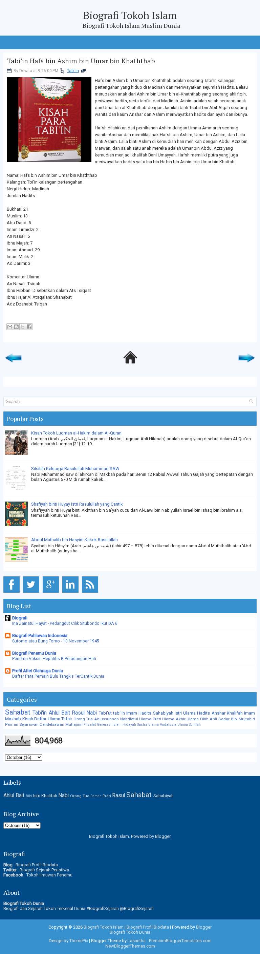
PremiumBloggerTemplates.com (180, 940)
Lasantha (137, 940)
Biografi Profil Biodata (37, 864)
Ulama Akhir (174, 719)
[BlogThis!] (16, 326)
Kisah (27, 718)
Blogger (162, 836)
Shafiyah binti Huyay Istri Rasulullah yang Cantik (77, 504)
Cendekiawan (52, 724)
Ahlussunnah (106, 719)
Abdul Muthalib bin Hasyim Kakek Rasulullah (74, 539)
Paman (11, 724)
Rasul (78, 713)
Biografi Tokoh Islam (130, 15)
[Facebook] (12, 593)
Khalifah (235, 713)
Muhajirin (74, 724)
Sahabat (17, 712)
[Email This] (9, 326)
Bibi (234, 719)
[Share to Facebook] (29, 326)
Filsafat (90, 724)
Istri (178, 713)
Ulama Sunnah (189, 724)
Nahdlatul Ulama (136, 719)
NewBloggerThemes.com (130, 946)
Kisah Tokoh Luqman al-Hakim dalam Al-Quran (76, 433)
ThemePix (78, 940)
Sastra (142, 724)
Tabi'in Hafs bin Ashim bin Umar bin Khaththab (81, 61)
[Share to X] (22, 326)
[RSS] (91, 593)
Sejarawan (29, 724)
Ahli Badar (220, 719)
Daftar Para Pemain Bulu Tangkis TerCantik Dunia (58, 676)
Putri (157, 719)
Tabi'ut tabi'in (112, 713)
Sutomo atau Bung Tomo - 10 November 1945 (55, 641)
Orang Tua (83, 719)
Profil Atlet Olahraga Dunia (37, 670)
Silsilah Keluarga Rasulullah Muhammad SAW (75, 468)
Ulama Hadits (196, 713)
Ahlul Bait (59, 713)
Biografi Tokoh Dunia (130, 932)
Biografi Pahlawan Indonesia (39, 635)
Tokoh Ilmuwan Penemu (49, 874)
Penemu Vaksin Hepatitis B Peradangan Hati (54, 658)
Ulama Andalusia (162, 724)
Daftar (40, 718)
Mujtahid (247, 719)
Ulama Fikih (198, 719)
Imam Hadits (138, 713)
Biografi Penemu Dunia (34, 653)
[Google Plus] (52, 593)
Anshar (218, 713)
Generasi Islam (109, 724)
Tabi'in (73, 70)
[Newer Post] (13, 364)
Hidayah (129, 724)
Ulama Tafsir (60, 718)
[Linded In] (71, 593)
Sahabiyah (163, 713)
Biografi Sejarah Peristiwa (44, 869)
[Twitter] (32, 593)
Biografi (19, 617)
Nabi (91, 713)
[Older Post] (246, 364)
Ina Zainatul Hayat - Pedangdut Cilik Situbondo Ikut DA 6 (64, 623)
